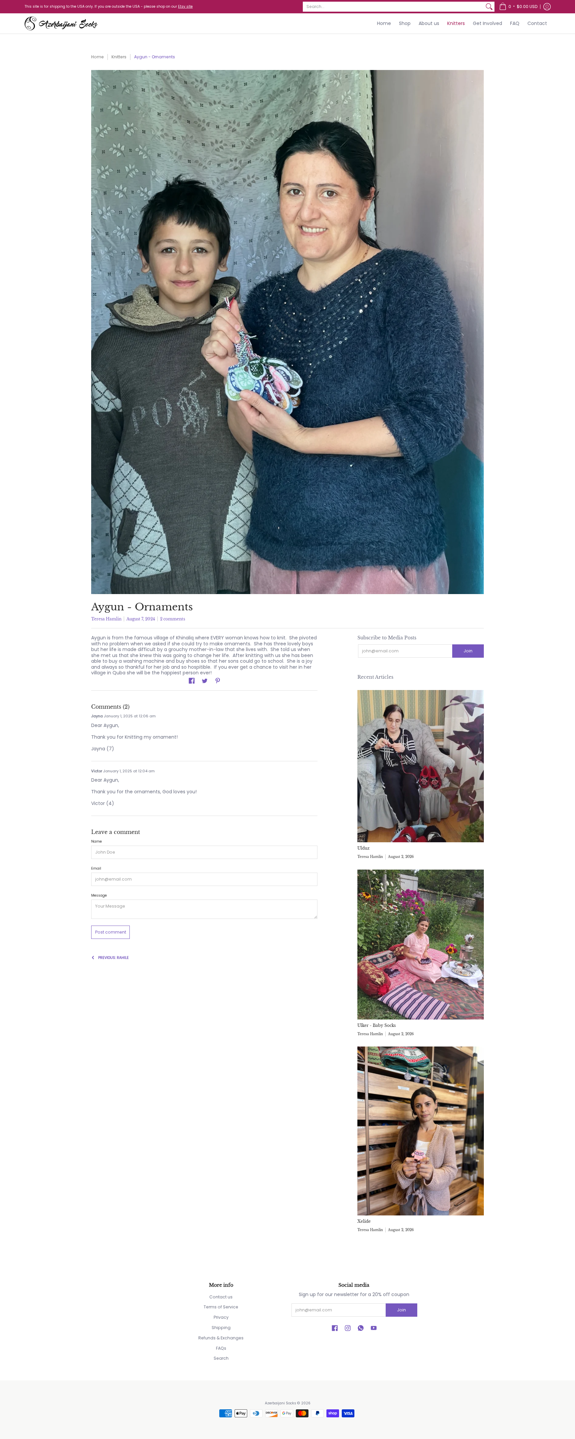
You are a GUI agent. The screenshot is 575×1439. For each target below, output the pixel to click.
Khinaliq (185, 637)
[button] (518, 6)
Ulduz (363, 848)
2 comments (172, 618)
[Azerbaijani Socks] (61, 23)
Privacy (221, 1317)
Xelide (364, 1221)
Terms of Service (221, 1307)
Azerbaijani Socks (280, 1403)
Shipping (221, 1327)
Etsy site (185, 6)
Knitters (118, 57)
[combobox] (393, 7)
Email (96, 868)
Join (468, 651)
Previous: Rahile (113, 958)
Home (97, 57)
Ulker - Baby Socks (376, 1025)
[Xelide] (420, 1131)
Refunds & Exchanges (221, 1338)
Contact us (221, 1297)
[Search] (489, 7)
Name (96, 841)
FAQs (221, 1348)
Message (99, 895)
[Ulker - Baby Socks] (420, 945)
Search (221, 1358)
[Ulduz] (420, 766)
